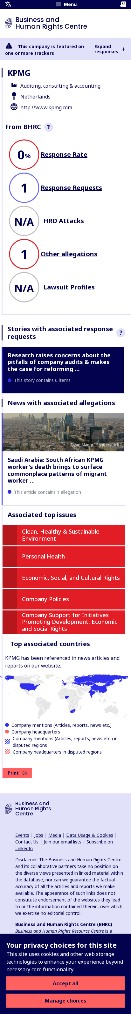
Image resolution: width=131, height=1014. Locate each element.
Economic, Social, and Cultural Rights (71, 577)
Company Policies (45, 599)
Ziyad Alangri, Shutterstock (94, 445)
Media (54, 835)
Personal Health (43, 556)
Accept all (66, 983)
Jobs (38, 835)
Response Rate (64, 154)
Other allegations (69, 254)
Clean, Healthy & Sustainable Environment (61, 535)
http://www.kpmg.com (46, 107)
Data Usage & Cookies (89, 835)
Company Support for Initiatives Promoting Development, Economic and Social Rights (69, 621)
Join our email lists (62, 842)
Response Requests (71, 187)
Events (22, 835)
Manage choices (65, 1000)
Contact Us (26, 842)
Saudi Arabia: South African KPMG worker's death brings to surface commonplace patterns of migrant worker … (57, 470)
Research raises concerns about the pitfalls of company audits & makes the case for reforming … (59, 362)
